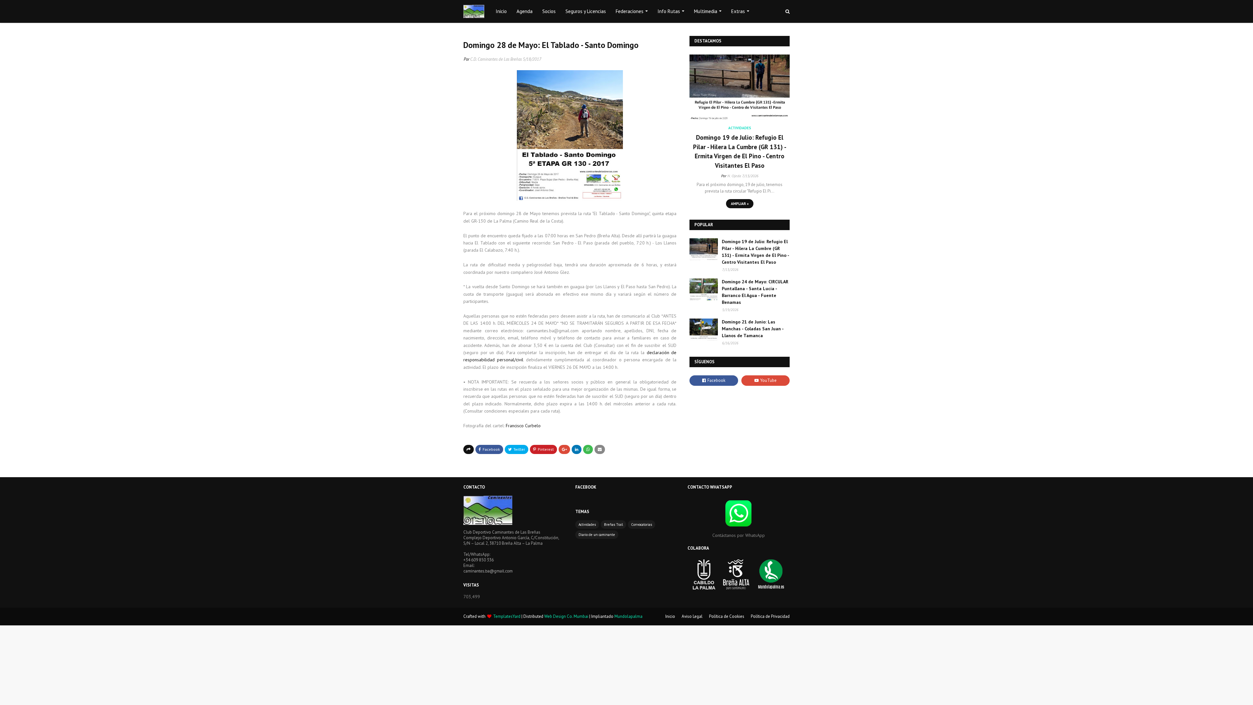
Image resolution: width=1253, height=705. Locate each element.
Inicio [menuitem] (501, 11)
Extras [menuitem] (738, 11)
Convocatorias (641, 524)
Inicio (670, 616)
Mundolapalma (628, 616)
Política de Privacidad (770, 616)
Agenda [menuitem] (525, 11)
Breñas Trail (613, 524)
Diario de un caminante (597, 534)
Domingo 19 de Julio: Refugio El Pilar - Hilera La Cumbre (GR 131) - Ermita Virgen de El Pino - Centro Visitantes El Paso (739, 151)
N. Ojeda (734, 175)
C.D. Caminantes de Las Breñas (496, 59)
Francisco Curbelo (524, 426)
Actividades (587, 524)
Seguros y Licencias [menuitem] (585, 11)
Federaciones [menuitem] (629, 11)
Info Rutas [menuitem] (668, 11)
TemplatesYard (506, 616)
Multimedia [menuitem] (705, 11)
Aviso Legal (692, 616)
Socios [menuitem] (549, 11)
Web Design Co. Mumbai (566, 616)
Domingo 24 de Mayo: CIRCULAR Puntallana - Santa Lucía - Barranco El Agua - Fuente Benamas (755, 292)
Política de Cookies (726, 616)
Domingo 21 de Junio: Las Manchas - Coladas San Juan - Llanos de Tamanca (752, 328)
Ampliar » (740, 203)
